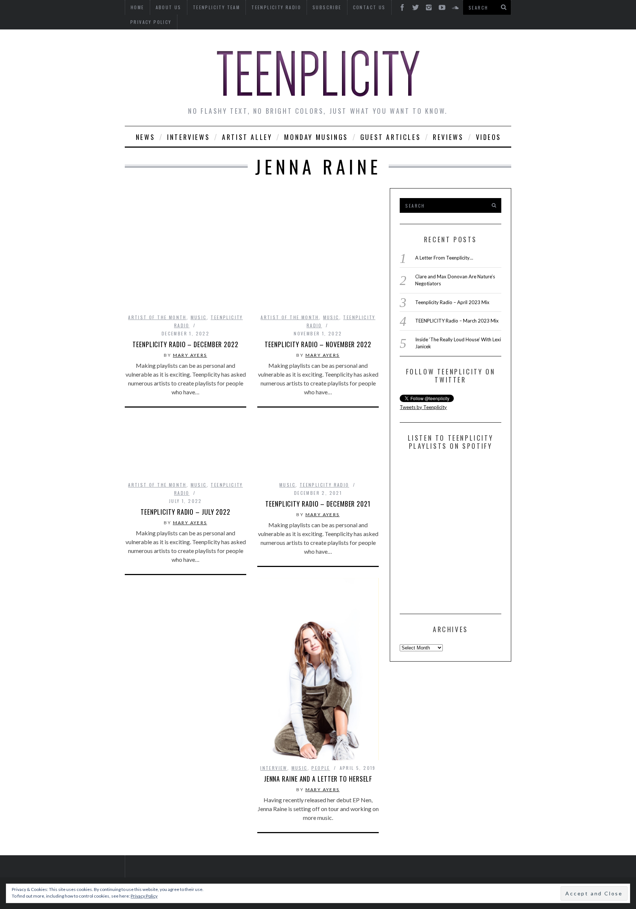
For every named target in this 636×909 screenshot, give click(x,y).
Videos (489, 137)
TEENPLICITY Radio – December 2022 (185, 344)
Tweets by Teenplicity (423, 407)
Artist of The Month (157, 317)
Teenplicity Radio (324, 485)
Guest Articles (390, 137)
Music (199, 317)
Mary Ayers (190, 355)
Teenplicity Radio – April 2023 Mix (452, 302)
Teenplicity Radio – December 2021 (318, 503)
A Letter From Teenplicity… (444, 258)
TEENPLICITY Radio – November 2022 (318, 344)
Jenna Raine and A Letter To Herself (318, 778)
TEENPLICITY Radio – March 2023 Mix (457, 321)
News (145, 137)
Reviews (448, 137)
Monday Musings (316, 137)
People (320, 768)
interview (273, 768)
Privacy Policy (151, 22)
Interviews (188, 137)
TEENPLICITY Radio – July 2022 (185, 512)
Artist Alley (247, 137)
